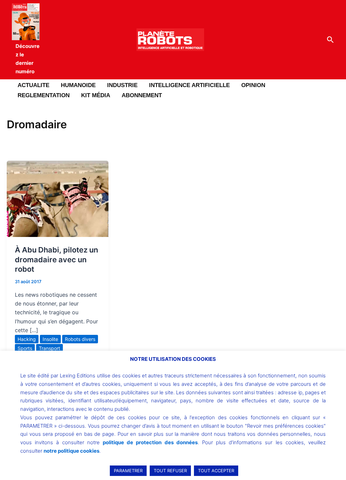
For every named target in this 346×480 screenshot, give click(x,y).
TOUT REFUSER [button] (170, 470)
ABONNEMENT (142, 95)
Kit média (95, 95)
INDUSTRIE (122, 85)
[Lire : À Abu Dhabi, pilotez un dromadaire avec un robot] (57, 198)
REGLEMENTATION (44, 95)
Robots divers (80, 339)
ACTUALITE (33, 85)
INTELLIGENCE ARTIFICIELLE (189, 85)
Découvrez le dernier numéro (28, 58)
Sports (25, 348)
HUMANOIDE (78, 85)
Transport (49, 348)
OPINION (253, 85)
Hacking (27, 339)
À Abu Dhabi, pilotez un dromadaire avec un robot (56, 259)
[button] (330, 40)
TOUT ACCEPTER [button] (216, 470)
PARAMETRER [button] (128, 470)
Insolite (50, 339)
